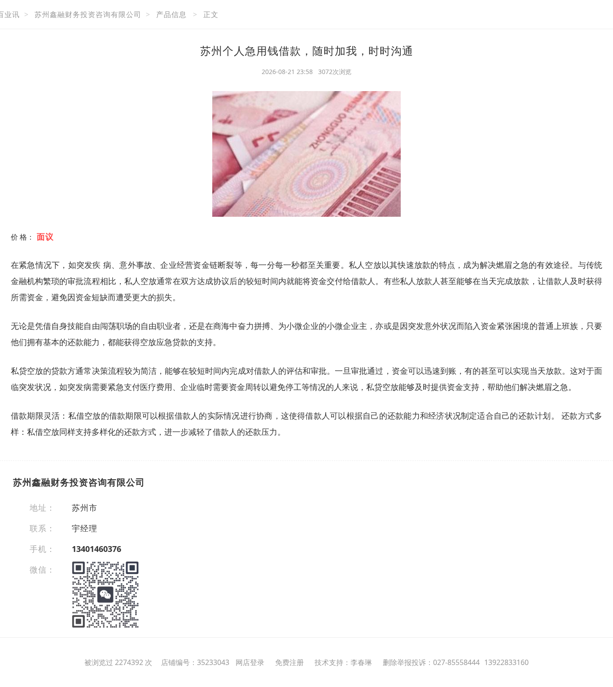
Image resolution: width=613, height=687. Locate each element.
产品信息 (171, 14)
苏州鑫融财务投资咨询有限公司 (88, 14)
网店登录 (250, 662)
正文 (211, 14)
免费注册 (289, 662)
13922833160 (506, 662)
